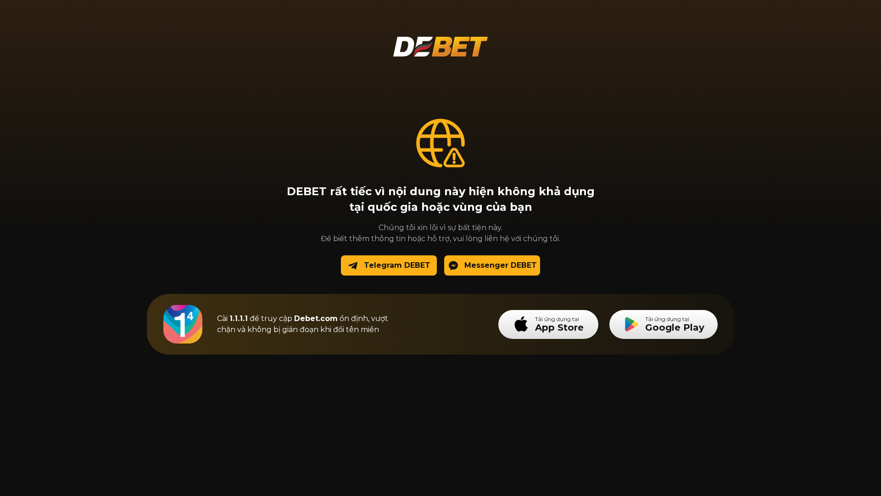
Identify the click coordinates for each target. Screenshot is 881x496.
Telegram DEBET (397, 265)
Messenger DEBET (500, 265)
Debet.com (316, 318)
